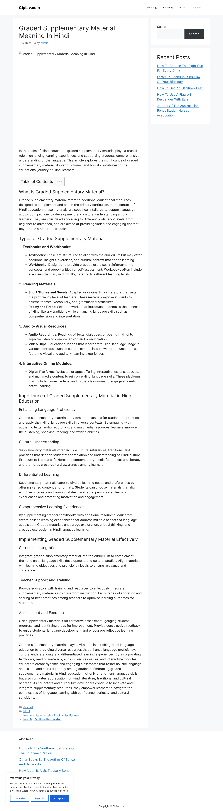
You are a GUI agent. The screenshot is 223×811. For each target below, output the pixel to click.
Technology (150, 7)
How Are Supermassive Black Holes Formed (51, 715)
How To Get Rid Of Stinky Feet (180, 88)
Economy (168, 7)
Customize (20, 798)
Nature (182, 7)
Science (196, 7)
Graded (28, 707)
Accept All (59, 798)
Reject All (39, 798)
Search (162, 27)
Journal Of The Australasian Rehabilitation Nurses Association (178, 110)
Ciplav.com (29, 7)
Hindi (26, 711)
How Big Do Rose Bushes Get (42, 719)
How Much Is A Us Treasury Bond (44, 771)
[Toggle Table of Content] (58, 181)
